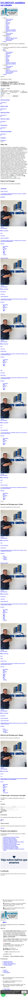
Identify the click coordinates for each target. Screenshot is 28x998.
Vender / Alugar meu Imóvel (11, 38)
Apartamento (8, 20)
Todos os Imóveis (9, 19)
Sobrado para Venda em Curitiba (10, 843)
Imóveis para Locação (8, 962)
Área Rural (8, 22)
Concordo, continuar (24, 992)
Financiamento (9, 40)
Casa (7, 25)
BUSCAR (25, 92)
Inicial (5, 970)
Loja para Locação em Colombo (9, 845)
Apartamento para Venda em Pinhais (10, 846)
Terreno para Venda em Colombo (10, 839)
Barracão (7, 23)
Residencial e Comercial (11, 30)
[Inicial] (9, 918)
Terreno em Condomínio (11, 29)
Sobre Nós (8, 36)
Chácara (7, 26)
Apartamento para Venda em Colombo (11, 837)
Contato (4, 41)
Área (7, 21)
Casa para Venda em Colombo (9, 838)
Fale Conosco (7, 989)
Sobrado (7, 27)
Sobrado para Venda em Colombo (10, 840)
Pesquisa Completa (10, 39)
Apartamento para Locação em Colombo (11, 844)
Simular (2, 819)
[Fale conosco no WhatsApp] (25, 996)
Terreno (7, 28)
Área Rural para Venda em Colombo (10, 847)
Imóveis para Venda (8, 961)
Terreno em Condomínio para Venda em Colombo (13, 841)
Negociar (2, 828)
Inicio (4, 49)
